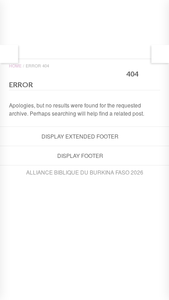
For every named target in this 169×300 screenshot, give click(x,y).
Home (15, 66)
